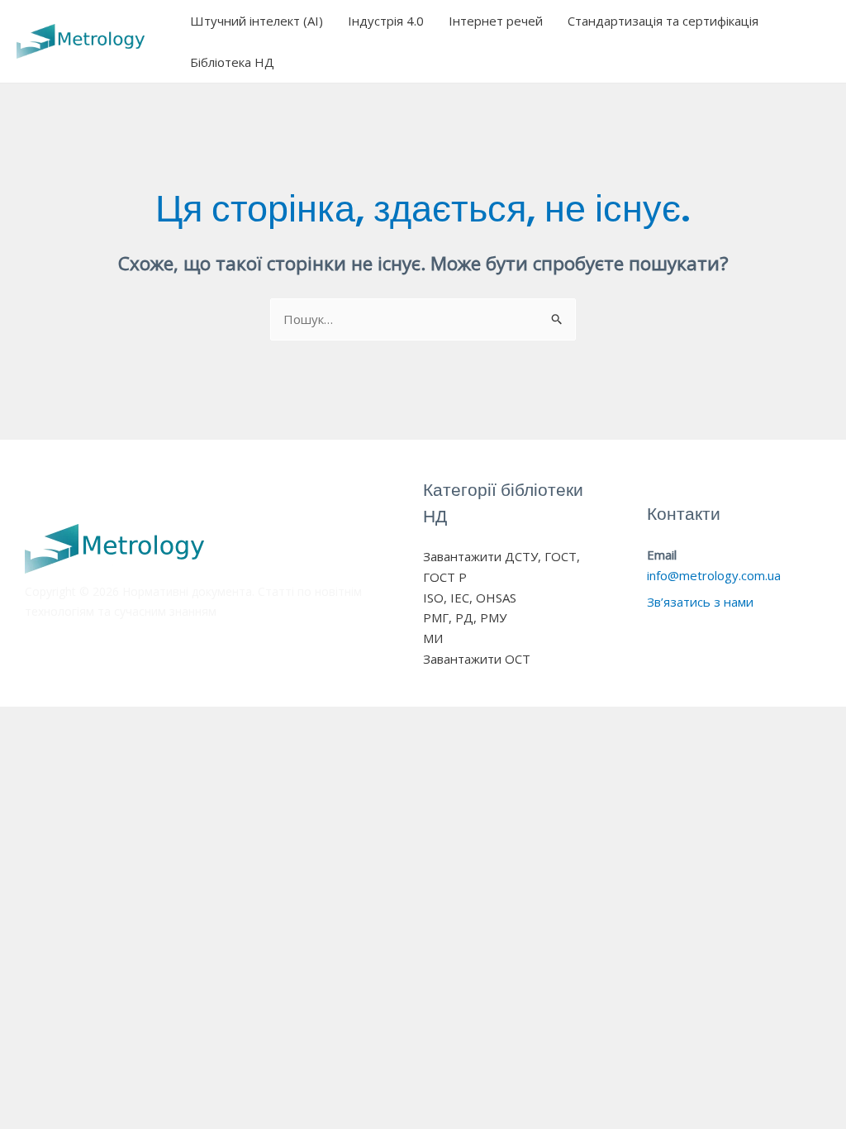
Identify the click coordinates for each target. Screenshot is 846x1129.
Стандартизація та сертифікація (663, 20)
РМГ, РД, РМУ (464, 617)
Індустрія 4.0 (386, 20)
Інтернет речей (496, 20)
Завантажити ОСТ (476, 658)
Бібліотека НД (232, 62)
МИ (433, 638)
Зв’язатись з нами (700, 601)
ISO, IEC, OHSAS (469, 597)
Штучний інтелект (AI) (256, 20)
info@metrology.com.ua (714, 575)
